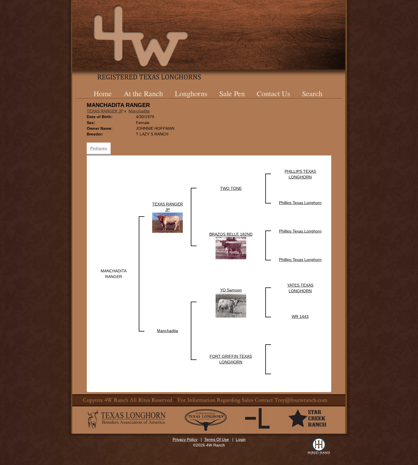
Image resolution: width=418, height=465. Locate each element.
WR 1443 (300, 316)
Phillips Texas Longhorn (300, 202)
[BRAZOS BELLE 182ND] (231, 248)
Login (241, 439)
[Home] (209, 40)
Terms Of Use (216, 439)
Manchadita (139, 111)
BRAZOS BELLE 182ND (231, 234)
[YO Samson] (231, 305)
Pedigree (98, 148)
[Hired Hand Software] (319, 446)
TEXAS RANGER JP (105, 111)
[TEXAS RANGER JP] (167, 222)
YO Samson (231, 290)
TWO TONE (231, 188)
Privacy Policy (185, 439)
